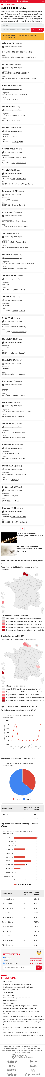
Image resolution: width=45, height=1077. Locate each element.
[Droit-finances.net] (33, 1066)
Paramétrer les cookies (8, 1050)
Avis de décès (10, 5)
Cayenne (15, 200)
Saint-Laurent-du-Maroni (21, 57)
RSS (16, 1048)
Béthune (14, 247)
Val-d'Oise (21, 459)
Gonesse (14, 459)
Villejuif (14, 226)
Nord (17, 99)
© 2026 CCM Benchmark (22, 1052)
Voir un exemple (36, 958)
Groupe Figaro (39, 1050)
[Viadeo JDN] (33, 1070)
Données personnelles (34, 1048)
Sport (6, 961)
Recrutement (22, 1048)
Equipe (18, 1046)
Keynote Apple (8, 1003)
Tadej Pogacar (8, 992)
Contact (40, 1046)
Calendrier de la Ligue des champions (16, 998)
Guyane (33, 57)
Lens (13, 179)
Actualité (7, 958)
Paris (13, 121)
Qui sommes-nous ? (9, 1046)
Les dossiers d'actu (11, 963)
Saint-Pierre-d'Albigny (19, 184)
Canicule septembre (10, 990)
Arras (13, 163)
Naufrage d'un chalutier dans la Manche (17, 984)
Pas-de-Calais (21, 94)
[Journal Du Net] (11, 1066)
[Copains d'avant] (11, 1070)
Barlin (14, 94)
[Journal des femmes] (11, 1061)
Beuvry (13, 268)
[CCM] (33, 1061)
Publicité (34, 1046)
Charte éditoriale (25, 1046)
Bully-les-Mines (17, 263)
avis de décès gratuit (26, 35)
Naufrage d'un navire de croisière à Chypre (18, 987)
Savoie (30, 184)
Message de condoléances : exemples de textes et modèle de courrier (29, 548)
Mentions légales (28, 1050)
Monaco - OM (8, 982)
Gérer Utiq (19, 1050)
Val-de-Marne (23, 226)
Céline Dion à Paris (10, 1000)
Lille (13, 99)
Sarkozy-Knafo (8, 995)
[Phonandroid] (33, 1074)
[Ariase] (11, 1074)
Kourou (14, 136)
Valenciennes (17, 332)
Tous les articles (9, 1048)
